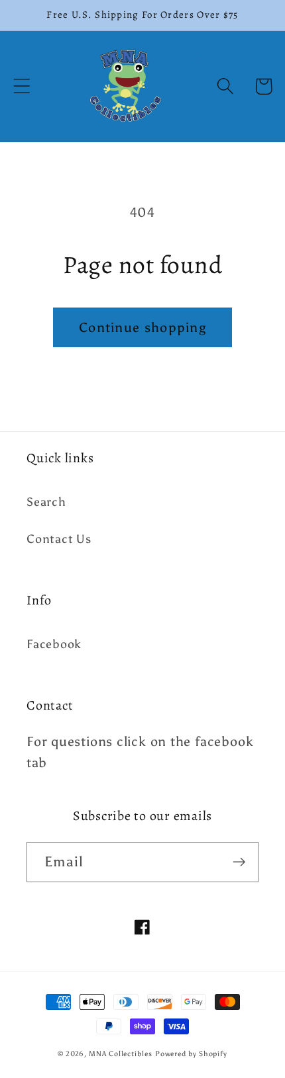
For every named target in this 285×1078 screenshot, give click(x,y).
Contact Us (59, 539)
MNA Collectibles (120, 1054)
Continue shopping (142, 327)
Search (46, 502)
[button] (21, 86)
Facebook (54, 644)
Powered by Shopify (191, 1054)
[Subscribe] (239, 862)
